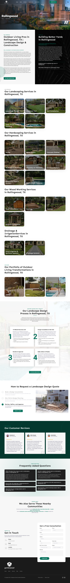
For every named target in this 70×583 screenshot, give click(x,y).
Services (13, 571)
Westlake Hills (35, 509)
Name (41, 528)
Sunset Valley (42, 509)
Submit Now (44, 558)
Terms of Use (47, 577)
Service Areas (8, 18)
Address (41, 536)
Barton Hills (47, 509)
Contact (21, 571)
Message (41, 549)
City (40, 541)
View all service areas (36, 510)
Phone (53, 528)
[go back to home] (9, 565)
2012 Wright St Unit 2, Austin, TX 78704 (15, 548)
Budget (53, 545)
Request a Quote (18, 410)
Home (3, 18)
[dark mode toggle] (68, 2)
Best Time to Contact (43, 545)
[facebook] (63, 577)
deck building (36, 511)
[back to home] (6, 2)
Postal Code (54, 541)
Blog (17, 571)
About (9, 571)
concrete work (41, 511)
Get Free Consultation (9, 78)
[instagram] (64, 577)
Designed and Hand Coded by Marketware (18, 577)
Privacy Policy (40, 577)
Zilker (39, 509)
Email (41, 532)
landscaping (22, 511)
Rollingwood (14, 18)
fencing (46, 511)
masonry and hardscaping (28, 511)
